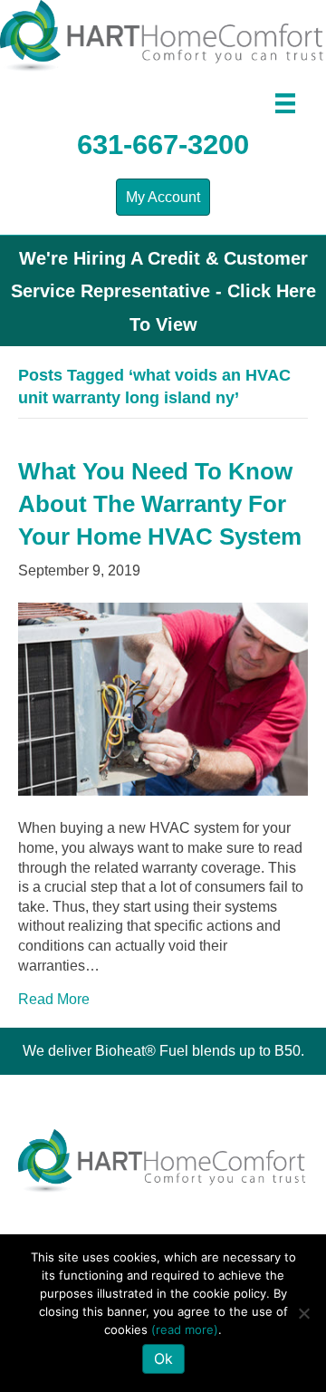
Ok (163, 1358)
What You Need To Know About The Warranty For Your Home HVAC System (160, 504)
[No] (303, 1313)
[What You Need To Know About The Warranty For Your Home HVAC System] (163, 698)
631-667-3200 (163, 144)
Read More (54, 999)
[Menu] (285, 103)
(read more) (184, 1329)
